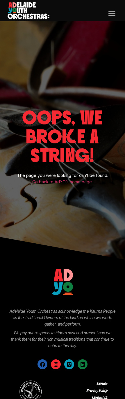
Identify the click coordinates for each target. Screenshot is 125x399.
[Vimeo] (69, 364)
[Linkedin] (83, 364)
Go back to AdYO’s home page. (62, 181)
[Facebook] (42, 364)
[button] (111, 13)
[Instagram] (56, 364)
